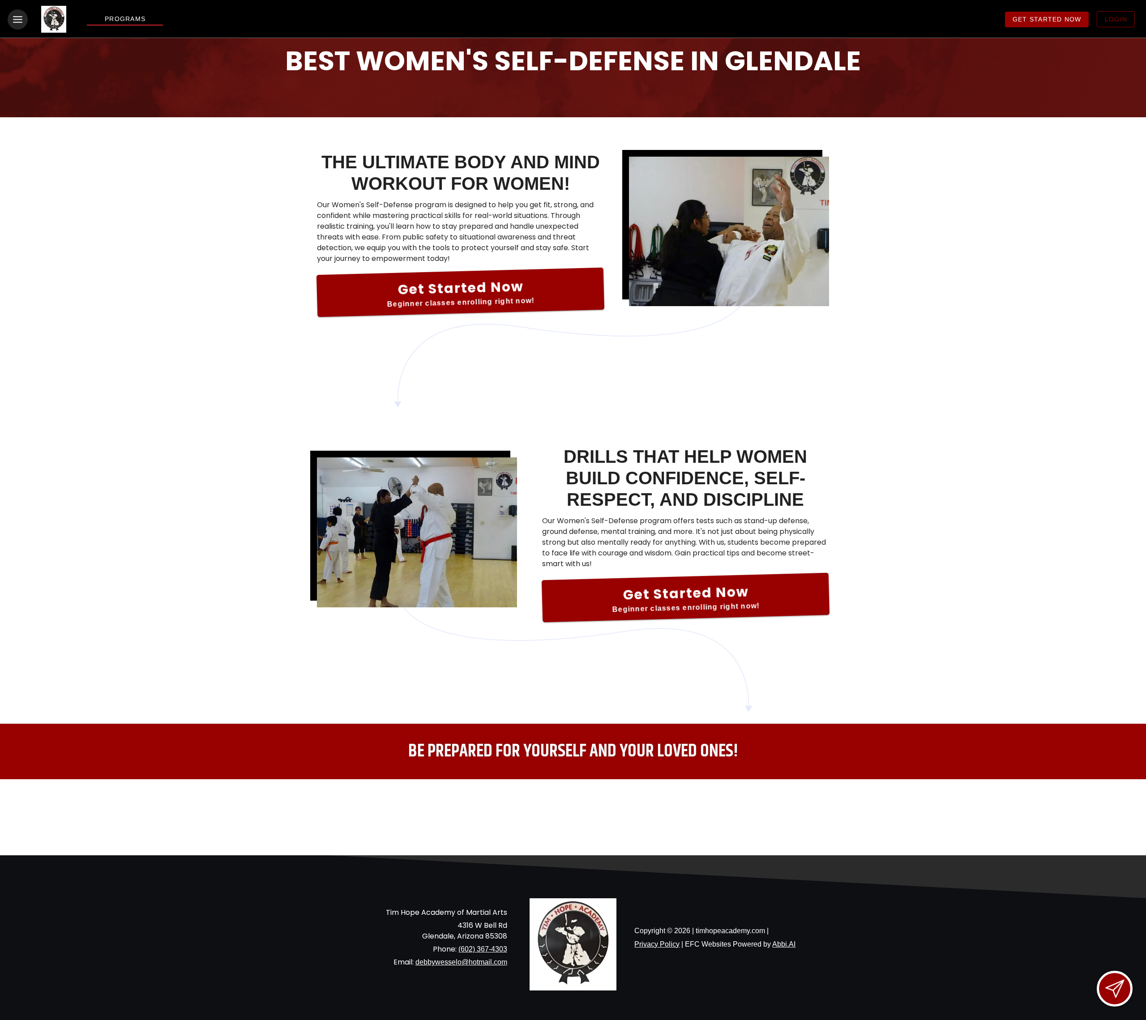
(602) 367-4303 (482, 949)
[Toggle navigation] (18, 19)
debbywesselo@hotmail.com (461, 962)
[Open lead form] (1115, 989)
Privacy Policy (657, 944)
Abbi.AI (783, 944)
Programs (125, 18)
